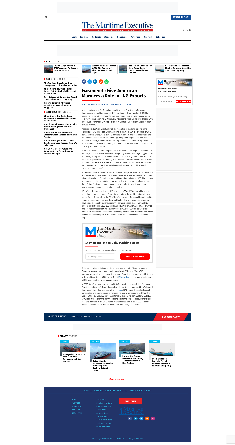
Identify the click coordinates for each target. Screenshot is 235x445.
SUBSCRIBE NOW (180, 17)
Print (73, 317)
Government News (104, 420)
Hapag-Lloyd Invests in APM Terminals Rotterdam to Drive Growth (66, 68)
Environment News (104, 423)
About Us (88, 391)
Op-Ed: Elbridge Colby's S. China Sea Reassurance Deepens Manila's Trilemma (60, 142)
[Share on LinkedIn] (95, 81)
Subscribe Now (135, 256)
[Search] (46, 17)
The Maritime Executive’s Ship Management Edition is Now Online (60, 84)
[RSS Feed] (147, 418)
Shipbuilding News (104, 403)
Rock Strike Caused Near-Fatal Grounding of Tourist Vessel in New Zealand (141, 69)
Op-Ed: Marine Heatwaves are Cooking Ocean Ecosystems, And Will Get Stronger (59, 151)
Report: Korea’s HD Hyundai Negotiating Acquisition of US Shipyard (58, 105)
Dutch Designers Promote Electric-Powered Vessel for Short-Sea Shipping (178, 68)
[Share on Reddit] (101, 81)
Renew (98, 317)
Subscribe (160, 37)
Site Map (147, 391)
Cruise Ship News (103, 406)
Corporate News (103, 426)
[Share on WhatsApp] (106, 81)
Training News (102, 416)
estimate (118, 290)
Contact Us (122, 391)
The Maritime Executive (121, 105)
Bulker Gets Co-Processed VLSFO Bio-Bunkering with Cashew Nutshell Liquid (104, 69)
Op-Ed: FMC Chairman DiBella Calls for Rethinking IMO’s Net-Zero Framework (60, 126)
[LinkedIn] (136, 418)
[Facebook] (130, 418)
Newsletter (122, 37)
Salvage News (102, 413)
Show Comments (117, 379)
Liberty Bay (124, 277)
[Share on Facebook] (84, 81)
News (74, 400)
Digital (79, 317)
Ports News (101, 410)
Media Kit (187, 30)
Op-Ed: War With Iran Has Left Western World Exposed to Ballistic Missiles (60, 134)
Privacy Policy (135, 391)
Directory (148, 37)
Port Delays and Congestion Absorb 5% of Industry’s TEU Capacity (60, 98)
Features (84, 37)
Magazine (108, 37)
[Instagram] (153, 418)
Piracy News (101, 400)
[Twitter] (141, 418)
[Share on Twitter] (89, 81)
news (74, 37)
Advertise (135, 37)
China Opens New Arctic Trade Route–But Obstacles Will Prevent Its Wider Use (60, 91)
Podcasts (96, 37)
